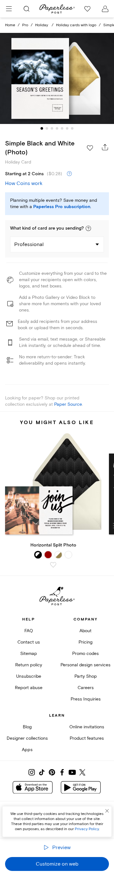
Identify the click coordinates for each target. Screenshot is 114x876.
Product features (87, 738)
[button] (88, 228)
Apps (27, 749)
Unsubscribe (28, 676)
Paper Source (68, 404)
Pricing (85, 642)
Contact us (28, 642)
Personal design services (85, 665)
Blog (27, 727)
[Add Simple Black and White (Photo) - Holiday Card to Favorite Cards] (90, 148)
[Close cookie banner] (107, 811)
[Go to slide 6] (67, 128)
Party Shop (85, 676)
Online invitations (86, 727)
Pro (25, 25)
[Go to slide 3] (52, 128)
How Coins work (23, 183)
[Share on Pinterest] (52, 772)
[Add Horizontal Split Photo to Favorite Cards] (53, 565)
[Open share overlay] (105, 147)
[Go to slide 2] (47, 128)
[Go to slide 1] (42, 128)
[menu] (9, 9)
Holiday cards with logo (76, 25)
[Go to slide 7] (72, 128)
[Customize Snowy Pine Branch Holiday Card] (57, 78)
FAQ (28, 630)
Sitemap (28, 653)
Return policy (28, 665)
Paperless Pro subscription (61, 207)
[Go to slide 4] (57, 128)
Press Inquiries (86, 699)
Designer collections (27, 738)
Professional (29, 244)
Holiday (42, 25)
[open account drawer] (105, 9)
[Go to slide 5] (62, 128)
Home (10, 25)
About (85, 630)
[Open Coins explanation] (69, 174)
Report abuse (28, 687)
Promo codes (85, 653)
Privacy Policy (87, 829)
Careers (86, 687)
